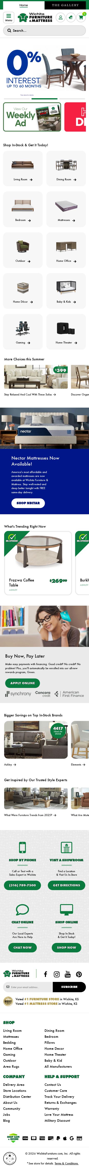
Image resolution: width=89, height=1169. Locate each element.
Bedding (9, 1042)
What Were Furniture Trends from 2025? (28, 815)
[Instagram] (57, 974)
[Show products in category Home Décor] (22, 287)
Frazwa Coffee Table (21, 582)
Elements (76, 764)
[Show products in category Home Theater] (66, 328)
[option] (44, 68)
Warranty (51, 1108)
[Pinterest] (79, 974)
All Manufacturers (58, 1066)
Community (11, 1108)
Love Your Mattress (58, 1114)
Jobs (6, 1114)
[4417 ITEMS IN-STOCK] (36, 739)
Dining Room (54, 1030)
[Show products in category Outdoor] (22, 246)
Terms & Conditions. (67, 1163)
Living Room (12, 1030)
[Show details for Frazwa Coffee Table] (38, 551)
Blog (6, 1120)
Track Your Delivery (59, 1096)
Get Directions (66, 885)
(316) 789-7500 (22, 885)
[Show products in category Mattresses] (66, 206)
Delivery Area (13, 1084)
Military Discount (57, 1120)
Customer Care (55, 1090)
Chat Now (22, 948)
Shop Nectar (28, 503)
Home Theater (55, 1054)
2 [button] (44, 98)
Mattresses (11, 1036)
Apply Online (22, 683)
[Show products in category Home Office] (66, 246)
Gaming (9, 1054)
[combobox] (44, 30)
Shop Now (66, 948)
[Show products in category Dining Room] (66, 165)
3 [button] (72, 98)
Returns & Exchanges (60, 1102)
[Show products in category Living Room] (22, 165)
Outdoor (9, 1060)
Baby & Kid (53, 1060)
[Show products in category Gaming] (22, 328)
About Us (10, 1102)
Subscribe (69, 987)
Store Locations (14, 1090)
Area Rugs (11, 1066)
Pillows (49, 1042)
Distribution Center (17, 1096)
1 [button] (17, 98)
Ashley (13, 590)
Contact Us (52, 1084)
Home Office (12, 1048)
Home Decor (54, 1048)
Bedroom (51, 1036)
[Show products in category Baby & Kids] (66, 287)
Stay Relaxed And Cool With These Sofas (28, 394)
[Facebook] (45, 974)
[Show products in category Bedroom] (22, 206)
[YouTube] (68, 974)
